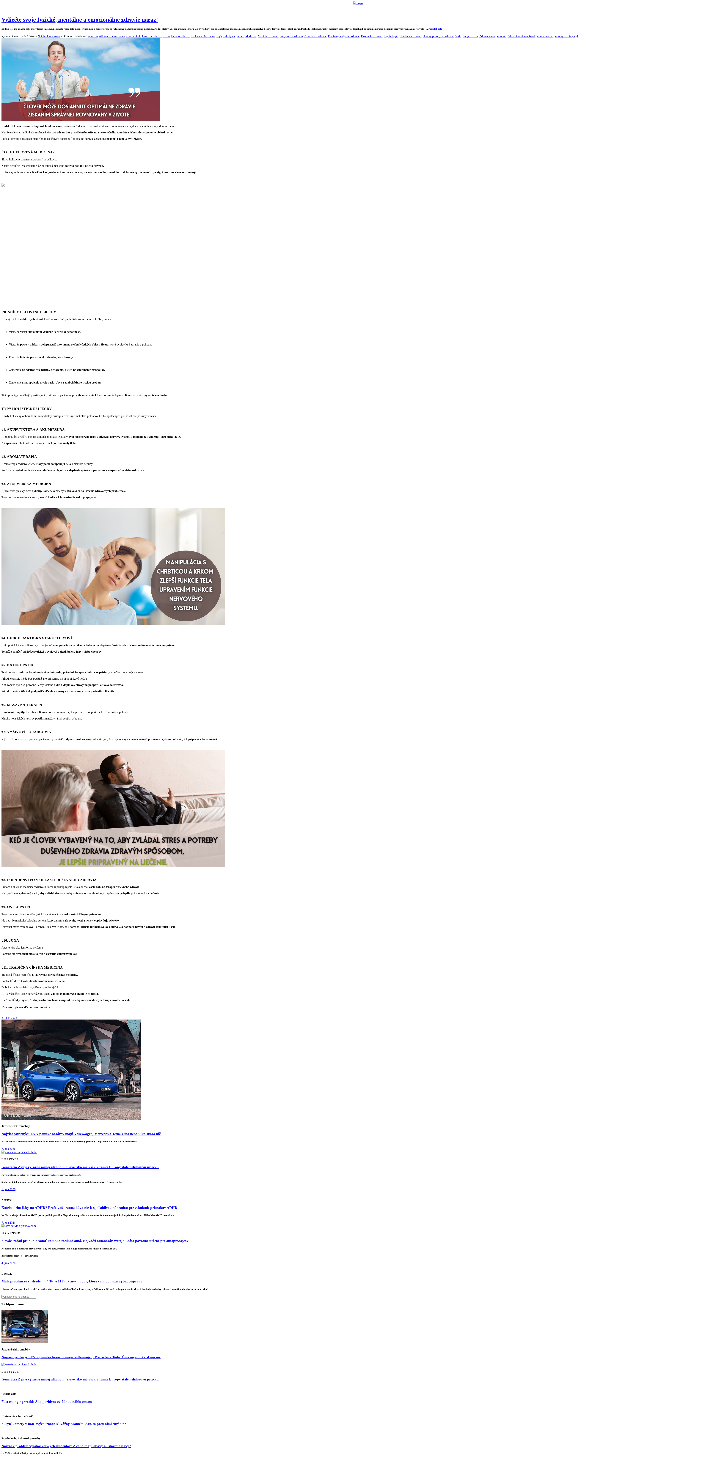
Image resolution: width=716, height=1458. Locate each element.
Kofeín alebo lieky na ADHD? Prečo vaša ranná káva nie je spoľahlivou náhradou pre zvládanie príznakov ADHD (89, 1208)
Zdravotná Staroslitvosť (521, 36)
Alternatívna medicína (112, 36)
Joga (219, 36)
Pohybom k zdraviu (291, 36)
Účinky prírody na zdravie (438, 36)
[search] (358, 1297)
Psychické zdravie (371, 36)
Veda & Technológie (311, 8)
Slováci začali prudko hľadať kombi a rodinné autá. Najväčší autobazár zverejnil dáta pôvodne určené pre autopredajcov (95, 1241)
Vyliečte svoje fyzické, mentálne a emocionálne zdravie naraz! (79, 19)
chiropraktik (133, 36)
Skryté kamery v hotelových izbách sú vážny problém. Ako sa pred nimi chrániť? (63, 1424)
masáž (240, 36)
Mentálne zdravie (268, 36)
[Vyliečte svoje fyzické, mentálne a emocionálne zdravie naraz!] (80, 119)
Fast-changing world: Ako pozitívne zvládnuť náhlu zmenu (46, 1402)
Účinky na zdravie (410, 36)
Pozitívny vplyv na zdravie (343, 36)
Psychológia (391, 36)
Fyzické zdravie (180, 36)
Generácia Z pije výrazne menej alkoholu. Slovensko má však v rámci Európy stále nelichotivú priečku (80, 1167)
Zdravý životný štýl (566, 36)
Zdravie (383, 8)
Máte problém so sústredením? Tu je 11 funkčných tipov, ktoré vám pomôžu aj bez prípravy (71, 1281)
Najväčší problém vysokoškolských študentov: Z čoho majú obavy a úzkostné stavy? (66, 1446)
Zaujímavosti (470, 36)
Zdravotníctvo (545, 36)
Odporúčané (397, 8)
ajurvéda (93, 36)
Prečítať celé (435, 28)
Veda (458, 36)
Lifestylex (229, 36)
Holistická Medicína (203, 36)
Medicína (250, 36)
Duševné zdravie (152, 36)
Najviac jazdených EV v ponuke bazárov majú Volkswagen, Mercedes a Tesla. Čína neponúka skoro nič (81, 1134)
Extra (166, 36)
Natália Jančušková (49, 36)
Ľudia (373, 8)
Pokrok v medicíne (315, 36)
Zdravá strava (487, 36)
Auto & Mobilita (357, 8)
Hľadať (411, 8)
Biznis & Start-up (335, 8)
